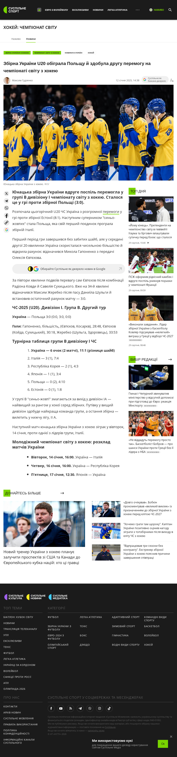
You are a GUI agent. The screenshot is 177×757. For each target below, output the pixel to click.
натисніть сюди (96, 730)
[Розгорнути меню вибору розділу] (39, 10)
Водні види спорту (126, 644)
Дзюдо (85, 644)
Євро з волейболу (56, 9)
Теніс (7, 647)
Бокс (83, 635)
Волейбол (10, 671)
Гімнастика (120, 635)
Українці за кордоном (19, 665)
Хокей (91, 53)
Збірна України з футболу (59, 628)
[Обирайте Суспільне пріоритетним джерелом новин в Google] (6, 230)
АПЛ (6, 683)
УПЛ (6, 635)
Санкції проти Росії (17, 676)
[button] (6, 194)
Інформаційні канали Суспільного (19, 741)
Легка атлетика (117, 9)
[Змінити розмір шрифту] (172, 80)
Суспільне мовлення (18, 718)
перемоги (111, 211)
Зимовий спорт (123, 626)
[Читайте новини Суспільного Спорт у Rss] (70, 708)
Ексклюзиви (80, 9)
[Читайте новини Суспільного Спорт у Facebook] (51, 708)
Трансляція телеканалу (20, 629)
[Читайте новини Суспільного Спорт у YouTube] (60, 708)
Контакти (10, 706)
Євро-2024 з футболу (56, 637)
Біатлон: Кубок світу (18, 617)
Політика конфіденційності (16, 732)
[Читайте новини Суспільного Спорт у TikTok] (109, 708)
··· (138, 9)
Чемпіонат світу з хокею (46, 53)
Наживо (16, 38)
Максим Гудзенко (22, 80)
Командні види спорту (155, 618)
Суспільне (110, 727)
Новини (98, 9)
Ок (163, 743)
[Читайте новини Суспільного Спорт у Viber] (89, 708)
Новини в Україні (73, 53)
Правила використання (20, 724)
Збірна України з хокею (17, 53)
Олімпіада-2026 (14, 688)
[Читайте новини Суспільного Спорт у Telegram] (80, 708)
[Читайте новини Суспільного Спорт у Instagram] (99, 708)
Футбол (8, 653)
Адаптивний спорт (125, 617)
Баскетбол (151, 626)
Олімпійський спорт (58, 646)
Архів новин (12, 712)
